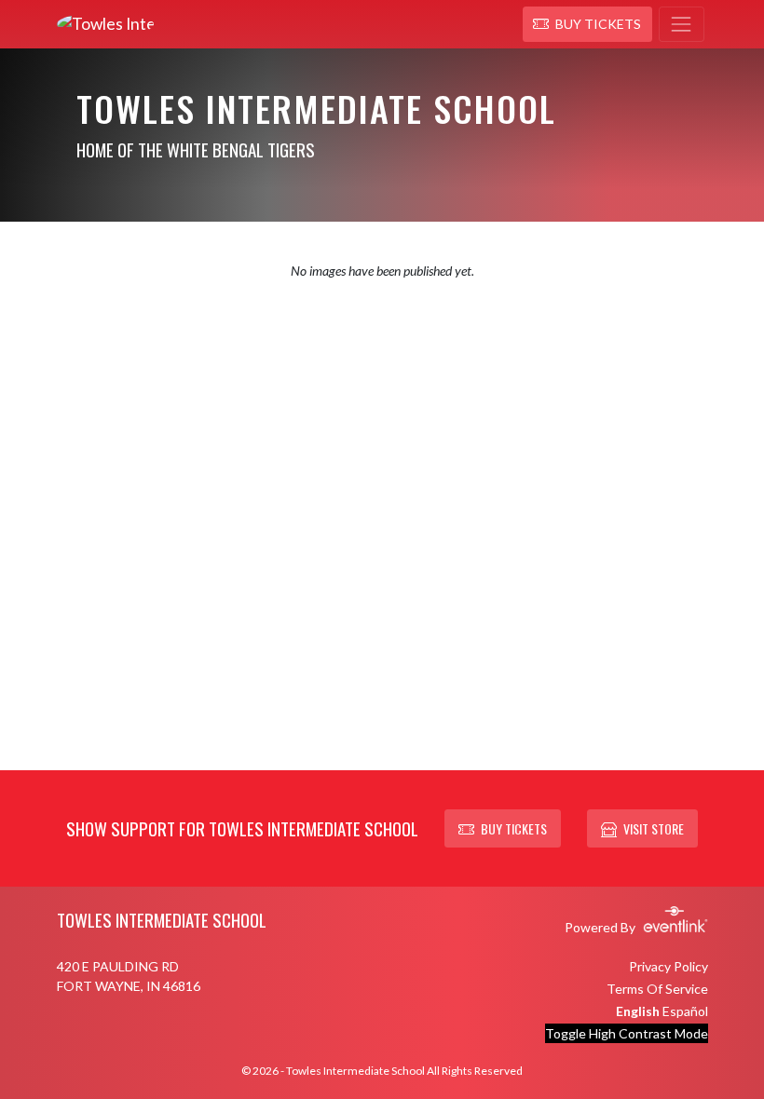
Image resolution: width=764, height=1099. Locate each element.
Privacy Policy (668, 966)
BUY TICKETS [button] (514, 828)
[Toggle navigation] (681, 24)
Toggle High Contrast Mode (626, 1033)
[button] (587, 24)
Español (685, 1011)
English (638, 1011)
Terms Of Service (657, 989)
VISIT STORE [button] (653, 828)
